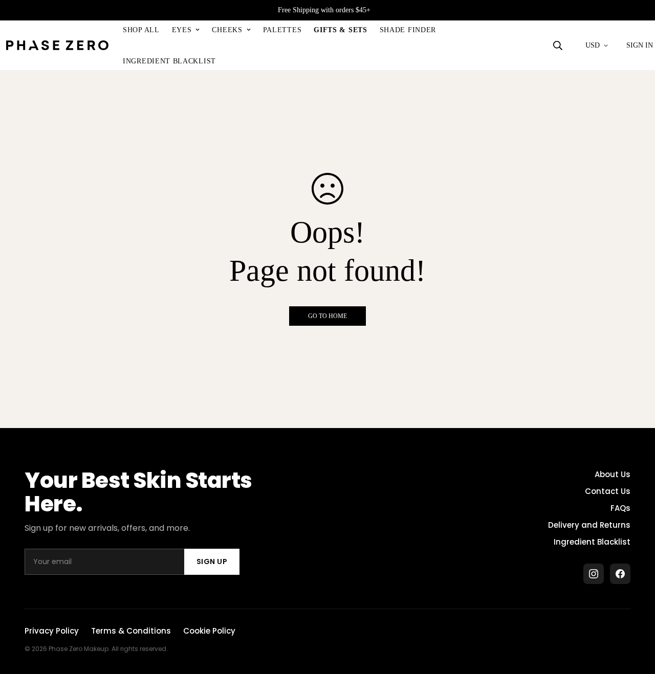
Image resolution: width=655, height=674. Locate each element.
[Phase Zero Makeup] (57, 45)
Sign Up (212, 561)
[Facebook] (620, 574)
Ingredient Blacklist (169, 61)
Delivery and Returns (589, 525)
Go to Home (327, 316)
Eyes (182, 30)
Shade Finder (408, 30)
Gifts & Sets (340, 30)
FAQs (620, 508)
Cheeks (227, 30)
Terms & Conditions (131, 630)
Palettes (282, 30)
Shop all (141, 30)
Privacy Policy (52, 630)
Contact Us (607, 491)
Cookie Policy (209, 630)
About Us (612, 474)
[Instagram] (593, 574)
